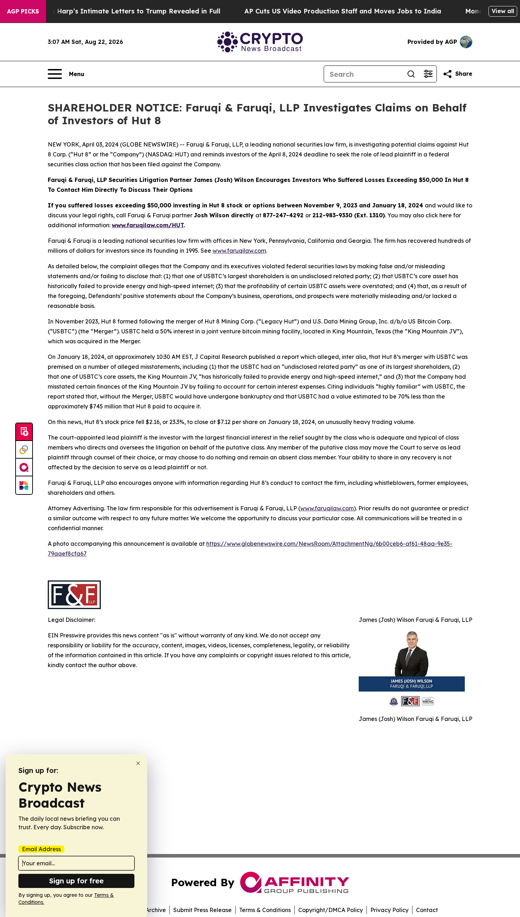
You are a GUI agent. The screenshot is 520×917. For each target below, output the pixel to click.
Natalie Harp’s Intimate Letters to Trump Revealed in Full (125, 11)
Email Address (41, 849)
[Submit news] (24, 432)
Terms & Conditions (265, 909)
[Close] (138, 763)
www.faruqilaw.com (239, 250)
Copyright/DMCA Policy (330, 909)
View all (503, 11)
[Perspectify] (24, 450)
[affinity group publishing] (24, 467)
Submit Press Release (202, 909)
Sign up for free (76, 880)
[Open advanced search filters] (428, 74)
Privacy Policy (389, 909)
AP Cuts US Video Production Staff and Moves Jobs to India (342, 11)
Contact (427, 909)
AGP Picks (23, 11)
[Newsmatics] (24, 485)
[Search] (411, 74)
